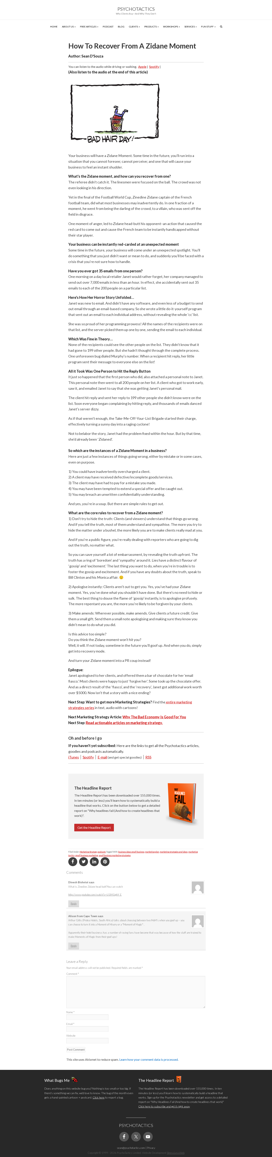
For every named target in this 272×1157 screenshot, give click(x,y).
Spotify (154, 66)
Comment (72, 973)
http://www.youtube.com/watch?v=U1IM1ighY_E (95, 894)
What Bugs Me (57, 1080)
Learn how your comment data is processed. (148, 1059)
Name (70, 1012)
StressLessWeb (176, 1152)
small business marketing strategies (115, 855)
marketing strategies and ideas (174, 851)
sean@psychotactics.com (131, 1147)
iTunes (73, 757)
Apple (142, 66)
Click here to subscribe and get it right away (164, 1106)
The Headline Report (156, 1080)
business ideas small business (131, 851)
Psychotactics (136, 9)
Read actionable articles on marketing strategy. (124, 723)
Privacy (151, 1147)
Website (70, 1035)
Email (70, 1024)
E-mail (102, 757)
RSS (148, 757)
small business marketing (86, 855)
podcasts (102, 851)
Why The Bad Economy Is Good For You (154, 717)
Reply (74, 903)
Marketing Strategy (88, 851)
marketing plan (152, 851)
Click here (99, 1097)
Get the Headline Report (94, 827)
